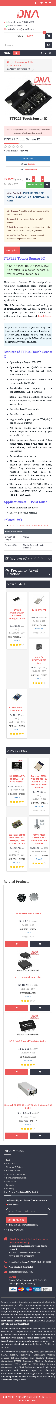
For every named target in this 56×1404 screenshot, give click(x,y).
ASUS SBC (39, 1351)
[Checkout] (50, 2)
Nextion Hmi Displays (32, 1358)
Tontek (31, 164)
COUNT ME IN (16, 1220)
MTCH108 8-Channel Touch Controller (28, 1041)
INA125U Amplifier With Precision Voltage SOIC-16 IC (17, 616)
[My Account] (37, 2)
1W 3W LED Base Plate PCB (28, 913)
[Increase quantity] (42, 179)
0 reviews (24, 151)
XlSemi (14, 1358)
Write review (39, 632)
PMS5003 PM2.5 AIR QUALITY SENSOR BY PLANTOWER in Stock (28, 197)
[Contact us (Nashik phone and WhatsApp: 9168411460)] (6, 25)
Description (11, 250)
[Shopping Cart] (46, 2)
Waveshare (39, 1354)
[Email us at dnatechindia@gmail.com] (5, 29)
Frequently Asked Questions (22, 572)
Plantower (24, 1354)
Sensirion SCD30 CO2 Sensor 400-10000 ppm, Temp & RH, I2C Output (17, 839)
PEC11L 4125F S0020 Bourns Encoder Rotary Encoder (39, 839)
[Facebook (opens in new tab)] (41, 52)
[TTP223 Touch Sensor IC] (28, 99)
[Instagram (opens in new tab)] (50, 52)
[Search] (48, 45)
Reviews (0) (18, 558)
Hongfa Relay (25, 1351)
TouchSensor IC (14, 65)
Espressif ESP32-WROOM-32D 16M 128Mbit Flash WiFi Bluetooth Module (39, 782)
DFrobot (13, 1354)
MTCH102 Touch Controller (28, 977)
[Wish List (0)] (41, 2)
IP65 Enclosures (27, 1367)
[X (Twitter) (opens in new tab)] (45, 52)
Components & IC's (24, 62)
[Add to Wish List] (47, 185)
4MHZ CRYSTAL (39, 610)
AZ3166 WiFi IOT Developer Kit (17, 709)
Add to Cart (36, 184)
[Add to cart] (16, 944)
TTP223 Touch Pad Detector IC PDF (29, 525)
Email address (13, 1204)
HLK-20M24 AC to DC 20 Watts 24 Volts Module (17, 779)
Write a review (11, 151)
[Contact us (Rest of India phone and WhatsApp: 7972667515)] (6, 22)
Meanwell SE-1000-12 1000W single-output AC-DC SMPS (28, 1106)
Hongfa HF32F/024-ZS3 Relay (39, 660)
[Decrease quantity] (33, 179)
